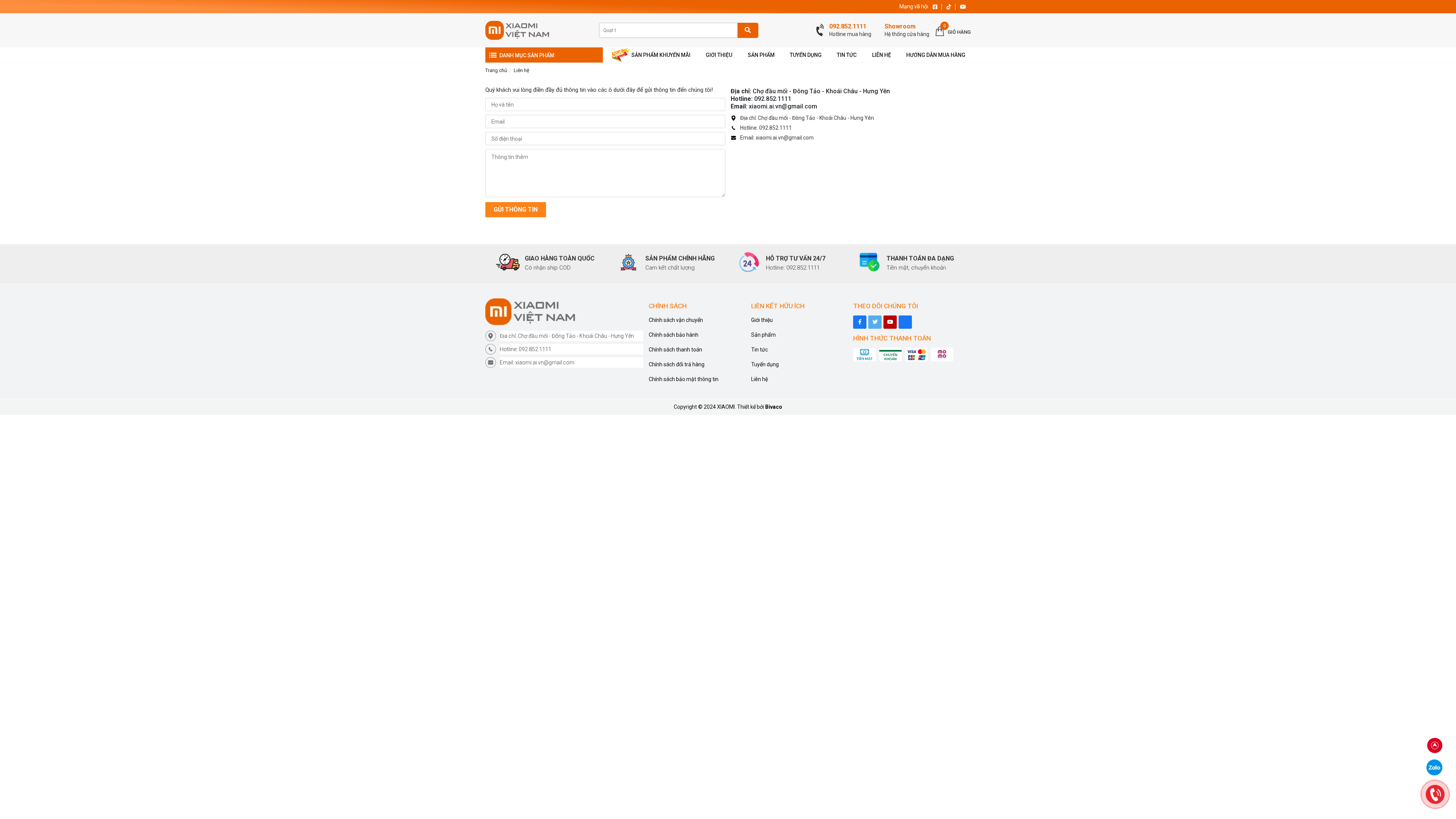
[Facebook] (859, 322)
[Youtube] (890, 322)
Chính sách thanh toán (675, 350)
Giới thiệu (762, 320)
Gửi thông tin (516, 209)
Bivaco (773, 407)
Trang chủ (496, 70)
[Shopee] (905, 322)
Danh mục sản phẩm (526, 55)
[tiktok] (875, 322)
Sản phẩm (763, 335)
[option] (547, 263)
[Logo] (564, 311)
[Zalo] (1434, 767)
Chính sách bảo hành (673, 335)
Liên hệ (521, 70)
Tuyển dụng (765, 364)
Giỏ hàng (959, 32)
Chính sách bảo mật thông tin (684, 379)
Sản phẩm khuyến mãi (660, 55)
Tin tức (759, 350)
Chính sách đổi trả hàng (676, 364)
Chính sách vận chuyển (676, 320)
